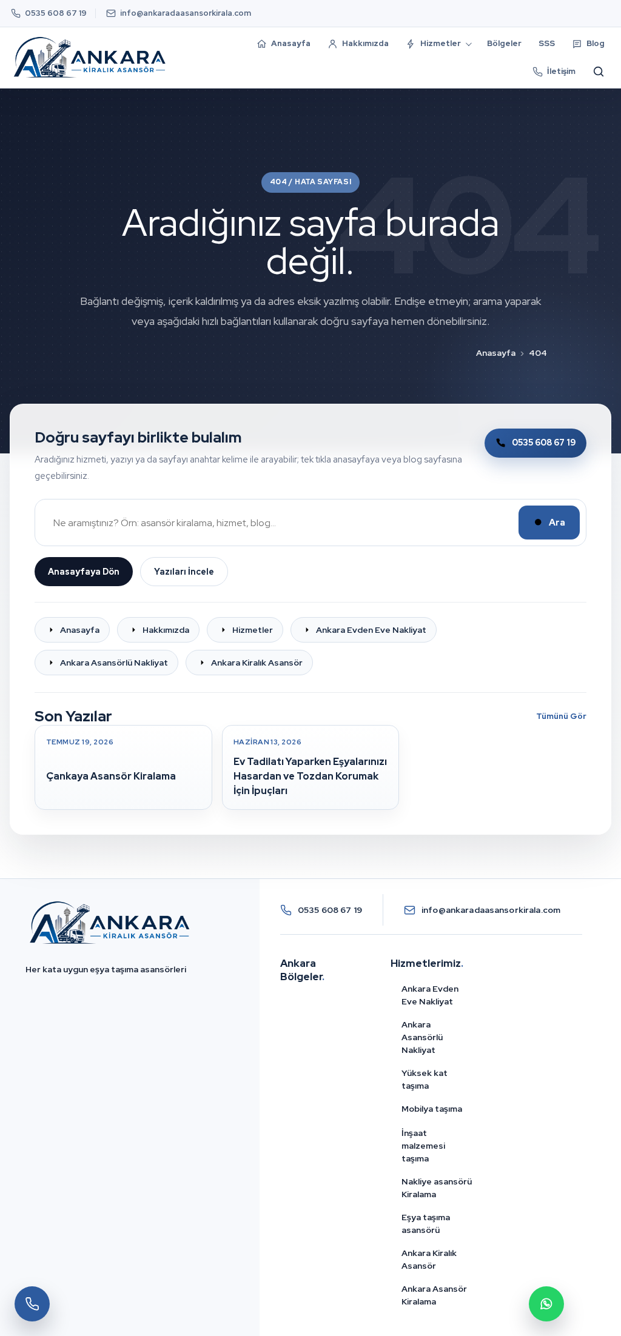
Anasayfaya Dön (83, 571)
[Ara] (598, 71)
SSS (547, 43)
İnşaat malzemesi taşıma (423, 1145)
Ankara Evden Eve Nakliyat (429, 995)
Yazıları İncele (184, 571)
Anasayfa (495, 352)
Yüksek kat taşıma (424, 1079)
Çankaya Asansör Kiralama (111, 776)
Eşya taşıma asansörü (425, 1223)
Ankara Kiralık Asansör (429, 1259)
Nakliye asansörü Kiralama (436, 1188)
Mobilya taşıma (431, 1108)
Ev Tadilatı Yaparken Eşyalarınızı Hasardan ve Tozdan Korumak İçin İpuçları (310, 776)
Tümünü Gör (561, 716)
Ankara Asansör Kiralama (434, 1295)
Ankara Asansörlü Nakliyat (422, 1037)
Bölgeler (504, 43)
